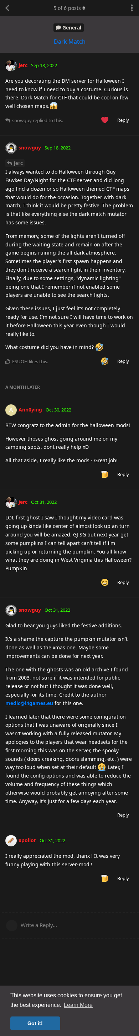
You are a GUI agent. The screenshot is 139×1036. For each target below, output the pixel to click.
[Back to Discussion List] (7, 8)
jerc (18, 163)
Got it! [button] (35, 1023)
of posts (67, 8)
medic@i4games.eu (29, 703)
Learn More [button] (78, 1005)
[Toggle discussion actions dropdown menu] (132, 8)
